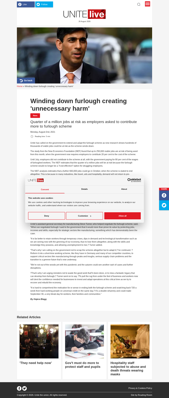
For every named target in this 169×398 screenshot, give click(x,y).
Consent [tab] (45, 189)
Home (20, 86)
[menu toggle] (147, 3)
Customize (83, 216)
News (35, 116)
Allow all (122, 216)
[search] (138, 4)
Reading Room (145, 395)
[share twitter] (164, 205)
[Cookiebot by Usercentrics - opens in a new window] (129, 180)
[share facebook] (164, 195)
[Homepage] (84, 14)
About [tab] (124, 189)
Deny (46, 216)
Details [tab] (84, 189)
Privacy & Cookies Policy (140, 388)
